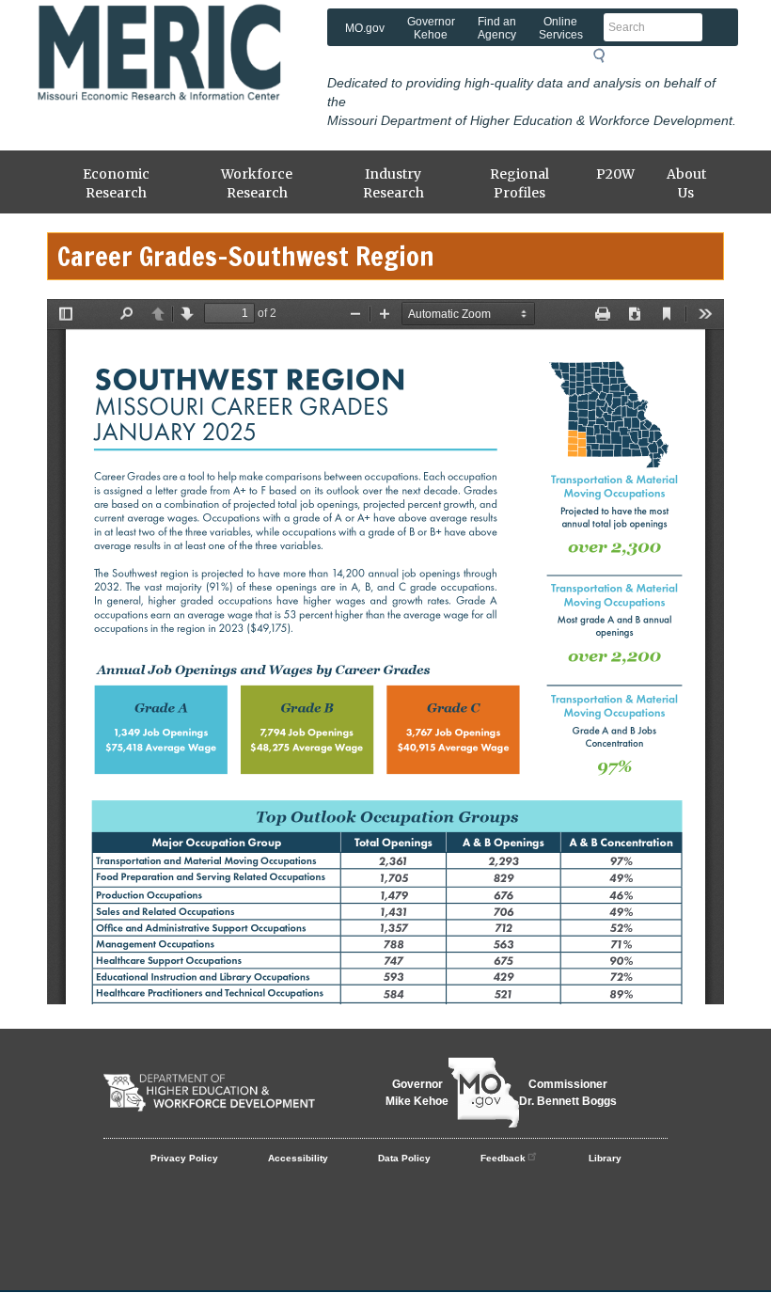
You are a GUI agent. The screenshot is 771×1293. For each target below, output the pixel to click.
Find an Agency (497, 28)
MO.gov (365, 28)
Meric (183, 33)
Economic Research (116, 183)
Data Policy (404, 1158)
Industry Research (393, 183)
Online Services (561, 28)
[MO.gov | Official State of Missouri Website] (483, 1092)
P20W (615, 174)
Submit (604, 55)
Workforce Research (256, 183)
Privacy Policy (184, 1158)
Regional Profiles (519, 183)
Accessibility (298, 1158)
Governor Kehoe (431, 28)
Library (605, 1158)
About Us (686, 183)
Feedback (503, 1158)
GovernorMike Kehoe (417, 1093)
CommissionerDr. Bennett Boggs (568, 1093)
